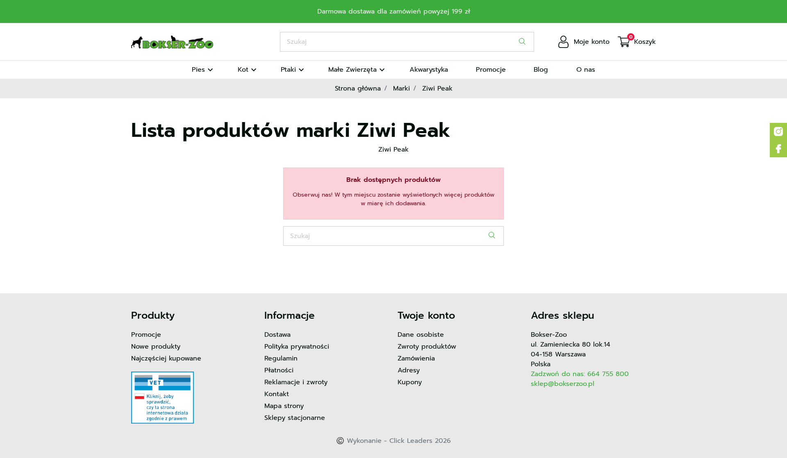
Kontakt (276, 394)
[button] (637, 42)
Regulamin (281, 358)
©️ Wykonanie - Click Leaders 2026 (393, 441)
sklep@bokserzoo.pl (562, 384)
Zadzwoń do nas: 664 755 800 (580, 374)
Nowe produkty (155, 346)
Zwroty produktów (427, 346)
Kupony (410, 382)
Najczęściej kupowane (166, 358)
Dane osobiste (421, 335)
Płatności (278, 370)
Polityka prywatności (296, 346)
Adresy (409, 370)
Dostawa (277, 335)
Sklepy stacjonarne (294, 418)
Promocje (146, 335)
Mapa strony (284, 406)
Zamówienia (416, 358)
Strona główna (358, 88)
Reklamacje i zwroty (296, 382)
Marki (401, 88)
